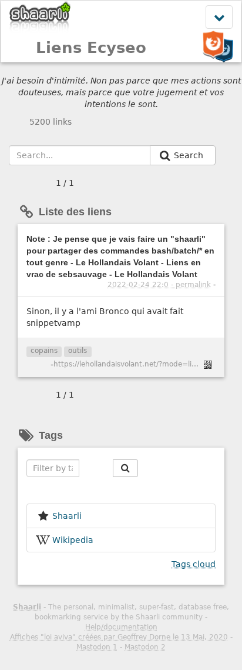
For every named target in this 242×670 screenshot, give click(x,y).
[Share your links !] (40, 17)
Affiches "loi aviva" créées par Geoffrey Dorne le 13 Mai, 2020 (119, 637)
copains (44, 350)
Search (190, 155)
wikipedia (72, 540)
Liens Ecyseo (91, 47)
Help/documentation (121, 627)
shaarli (67, 516)
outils (77, 350)
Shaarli (27, 607)
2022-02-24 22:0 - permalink (159, 285)
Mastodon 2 (145, 647)
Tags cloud (194, 564)
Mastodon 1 (96, 647)
